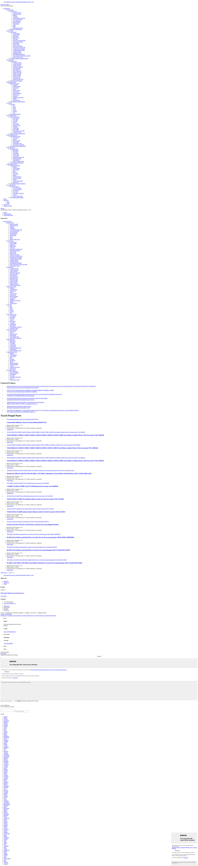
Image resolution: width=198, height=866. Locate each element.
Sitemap (3, 614)
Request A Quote (5, 4)
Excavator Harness (38, 615)
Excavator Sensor (17, 615)
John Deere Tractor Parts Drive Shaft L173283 (18, 407)
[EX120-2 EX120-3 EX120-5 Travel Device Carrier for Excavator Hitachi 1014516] (28, 521)
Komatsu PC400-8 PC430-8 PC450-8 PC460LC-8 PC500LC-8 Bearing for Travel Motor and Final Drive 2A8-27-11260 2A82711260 (49, 473)
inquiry (8, 429)
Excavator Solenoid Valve (49, 615)
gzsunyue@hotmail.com (9, 603)
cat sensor (9, 615)
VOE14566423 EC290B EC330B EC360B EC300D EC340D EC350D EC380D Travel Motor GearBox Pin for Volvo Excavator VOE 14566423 (52, 448)
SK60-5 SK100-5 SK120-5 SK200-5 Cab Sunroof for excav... (22, 403)
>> (8, 572)
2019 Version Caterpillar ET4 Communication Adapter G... (21, 411)
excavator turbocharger (27, 615)
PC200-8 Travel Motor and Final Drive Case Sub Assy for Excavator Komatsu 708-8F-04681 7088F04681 (40, 537)
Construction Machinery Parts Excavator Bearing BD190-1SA (26, 422)
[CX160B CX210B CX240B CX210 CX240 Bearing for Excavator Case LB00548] (28, 483)
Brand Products (7, 214)
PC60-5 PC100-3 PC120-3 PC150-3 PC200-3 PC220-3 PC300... (23, 387)
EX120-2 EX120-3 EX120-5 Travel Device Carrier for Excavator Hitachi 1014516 (33, 524)
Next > (6, 572)
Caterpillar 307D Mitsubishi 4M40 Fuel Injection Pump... (21, 395)
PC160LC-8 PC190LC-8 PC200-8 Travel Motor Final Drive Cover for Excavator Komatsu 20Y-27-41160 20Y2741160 (44, 563)
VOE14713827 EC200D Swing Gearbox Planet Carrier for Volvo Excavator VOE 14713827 (36, 512)
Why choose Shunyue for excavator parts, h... (12, 593)
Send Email (3, 653)
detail (11, 429)
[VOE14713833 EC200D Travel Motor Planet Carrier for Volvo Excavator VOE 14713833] (30, 496)
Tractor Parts (4, 615)
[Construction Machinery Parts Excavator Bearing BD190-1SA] (23, 419)
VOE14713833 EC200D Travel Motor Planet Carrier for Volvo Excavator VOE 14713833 (35, 499)
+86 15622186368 (8, 643)
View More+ (4, 596)
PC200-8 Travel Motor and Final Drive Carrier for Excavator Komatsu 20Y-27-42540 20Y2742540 (38, 550)
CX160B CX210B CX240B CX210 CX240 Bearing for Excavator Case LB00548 (32, 486)
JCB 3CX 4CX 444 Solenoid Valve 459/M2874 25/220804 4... (22, 391)
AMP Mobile (8, 614)
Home (5, 212)
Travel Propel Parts (8, 215)
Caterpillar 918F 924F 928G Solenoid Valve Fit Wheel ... (21, 399)
